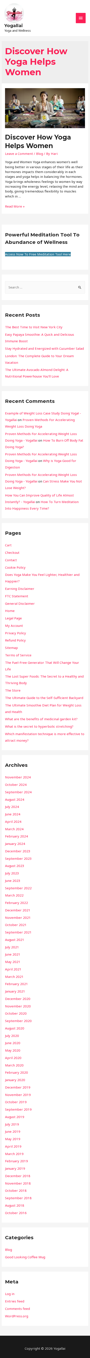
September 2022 (18, 888)
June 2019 (12, 1131)
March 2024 (14, 829)
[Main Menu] (81, 18)
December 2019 (17, 1087)
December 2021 (17, 910)
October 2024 (16, 784)
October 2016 (16, 1213)
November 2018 (18, 1183)
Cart (8, 545)
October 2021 (16, 925)
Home (10, 610)
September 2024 (18, 792)
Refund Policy (15, 640)
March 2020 (14, 1065)
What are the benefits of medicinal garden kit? (41, 719)
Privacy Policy (15, 633)
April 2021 (13, 969)
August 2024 (14, 799)
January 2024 (15, 843)
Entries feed (14, 1301)
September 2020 (18, 1021)
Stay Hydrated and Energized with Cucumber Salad (44, 348)
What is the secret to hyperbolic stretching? (39, 726)
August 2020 (14, 1028)
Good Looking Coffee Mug (25, 1257)
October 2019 (16, 1102)
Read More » (15, 206)
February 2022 (16, 902)
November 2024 (18, 777)
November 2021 (18, 917)
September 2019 (18, 1109)
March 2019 (14, 1154)
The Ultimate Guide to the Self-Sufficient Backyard (44, 698)
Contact (11, 560)
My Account (14, 625)
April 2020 (13, 1058)
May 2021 (12, 962)
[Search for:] (45, 287)
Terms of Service (18, 655)
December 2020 (17, 998)
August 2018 (14, 1205)
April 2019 (13, 1146)
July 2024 (12, 806)
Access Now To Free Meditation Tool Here (38, 254)
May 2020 (12, 1050)
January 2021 (15, 991)
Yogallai (13, 25)
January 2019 (15, 1168)
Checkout (12, 552)
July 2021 (12, 947)
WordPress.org (16, 1316)
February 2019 (16, 1161)
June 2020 (12, 1043)
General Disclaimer (20, 603)
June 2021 (12, 954)
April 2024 (13, 821)
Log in (9, 1294)
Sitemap (11, 647)
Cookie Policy (15, 567)
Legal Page (13, 618)
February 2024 (16, 836)
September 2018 (18, 1198)
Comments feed (17, 1308)
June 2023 (12, 880)
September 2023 (18, 858)
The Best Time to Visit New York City (33, 327)
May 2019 (12, 1139)
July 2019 (12, 1124)
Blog (39, 153)
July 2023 (12, 873)
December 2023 (17, 851)
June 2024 (12, 814)
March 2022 (14, 895)
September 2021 (18, 932)
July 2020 (12, 1035)
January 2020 (15, 1080)
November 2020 (18, 1006)
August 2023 (14, 865)
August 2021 (14, 939)
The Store (13, 690)
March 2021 (14, 976)
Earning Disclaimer (19, 588)
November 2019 (18, 1094)
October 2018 (16, 1190)
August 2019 (14, 1117)
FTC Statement (16, 596)
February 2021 (16, 984)
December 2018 (17, 1176)
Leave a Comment (19, 153)
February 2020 (16, 1072)
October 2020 (16, 1013)
